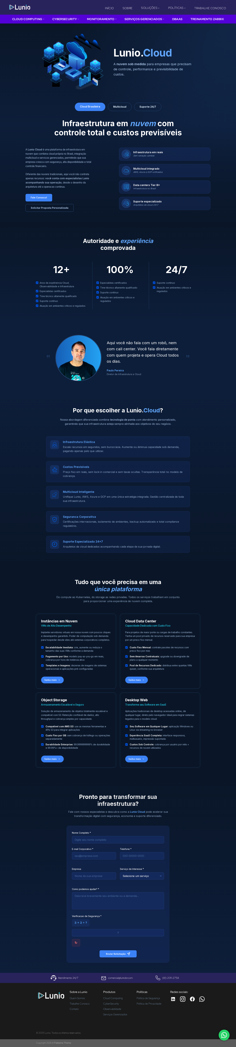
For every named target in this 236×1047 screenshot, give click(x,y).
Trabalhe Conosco (210, 8)
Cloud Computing (27, 19)
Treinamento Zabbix (207, 19)
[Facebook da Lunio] (192, 999)
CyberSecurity (64, 19)
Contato (74, 1009)
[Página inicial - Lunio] (51, 997)
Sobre (128, 8)
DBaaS (177, 19)
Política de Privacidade (149, 1003)
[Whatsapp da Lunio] (202, 999)
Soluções (149, 8)
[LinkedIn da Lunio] (173, 999)
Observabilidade (112, 1009)
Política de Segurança (148, 998)
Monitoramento (100, 19)
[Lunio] (19, 7)
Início (109, 8)
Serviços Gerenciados (143, 19)
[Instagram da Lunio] (183, 999)
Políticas (176, 8)
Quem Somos (77, 998)
